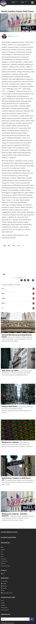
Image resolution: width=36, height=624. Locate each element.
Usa (2, 552)
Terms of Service (5, 610)
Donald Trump (4, 561)
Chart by (18, 277)
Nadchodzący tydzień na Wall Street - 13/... (16, 479)
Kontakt (3, 603)
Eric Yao (10, 36)
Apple (2, 547)
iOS (3, 573)
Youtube (5, 586)
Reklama (3, 605)
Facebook (3, 563)
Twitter (4, 583)
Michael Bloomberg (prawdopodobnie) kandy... (17, 336)
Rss (4, 590)
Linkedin (5, 588)
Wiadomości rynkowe (10, 442)
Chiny (2, 554)
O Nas (2, 600)
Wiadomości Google (7, 593)
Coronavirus (3, 559)
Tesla (2, 556)
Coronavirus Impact (5, 566)
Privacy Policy (4, 607)
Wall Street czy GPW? (10, 371)
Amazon (3, 549)
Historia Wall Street (9, 406)
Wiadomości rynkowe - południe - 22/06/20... (15, 515)
